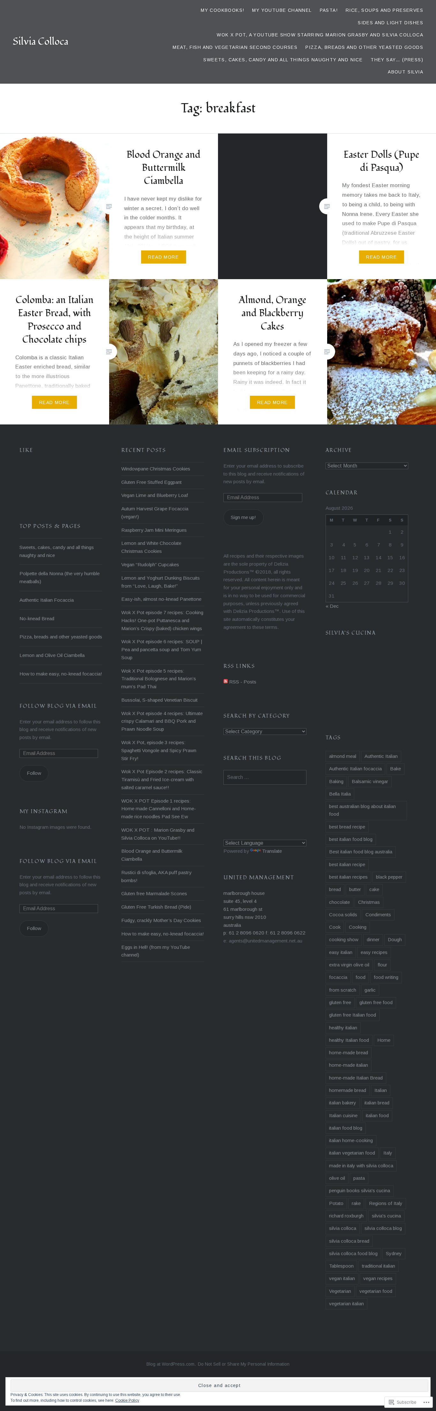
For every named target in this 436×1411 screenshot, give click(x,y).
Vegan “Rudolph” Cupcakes (150, 564)
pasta (359, 1178)
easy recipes (374, 952)
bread (335, 889)
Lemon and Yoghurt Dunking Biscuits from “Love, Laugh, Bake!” (160, 582)
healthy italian (343, 1027)
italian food (377, 1115)
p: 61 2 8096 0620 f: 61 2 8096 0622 (264, 932)
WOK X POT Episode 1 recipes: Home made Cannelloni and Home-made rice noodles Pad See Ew (158, 809)
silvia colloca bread (349, 1241)
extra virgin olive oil (349, 964)
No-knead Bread (36, 618)
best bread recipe (347, 826)
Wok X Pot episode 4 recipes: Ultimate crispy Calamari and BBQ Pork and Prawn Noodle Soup (162, 721)
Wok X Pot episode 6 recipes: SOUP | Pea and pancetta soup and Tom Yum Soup (161, 649)
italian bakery (342, 1102)
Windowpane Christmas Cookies (155, 468)
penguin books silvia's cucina (359, 1190)
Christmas (369, 902)
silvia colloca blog (383, 1228)
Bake (395, 768)
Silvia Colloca (40, 41)
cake (374, 889)
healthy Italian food (349, 1040)
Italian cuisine (343, 1115)
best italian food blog (350, 839)
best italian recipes (348, 877)
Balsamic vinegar (370, 781)
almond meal (342, 756)
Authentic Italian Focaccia (46, 600)
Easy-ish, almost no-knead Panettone (161, 599)
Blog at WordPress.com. (171, 1364)
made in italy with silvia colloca (361, 1165)
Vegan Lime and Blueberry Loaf (154, 495)
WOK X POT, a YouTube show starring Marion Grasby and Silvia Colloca (320, 34)
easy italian (340, 952)
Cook (335, 927)
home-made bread (348, 1052)
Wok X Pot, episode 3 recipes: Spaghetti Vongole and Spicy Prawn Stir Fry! (158, 750)
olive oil (337, 1178)
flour (382, 964)
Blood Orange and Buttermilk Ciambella (151, 855)
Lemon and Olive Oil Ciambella (52, 655)
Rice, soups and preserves (384, 10)
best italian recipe (347, 864)
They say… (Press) (397, 59)
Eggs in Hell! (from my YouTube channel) (155, 951)
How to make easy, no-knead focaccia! (162, 933)
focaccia (338, 977)
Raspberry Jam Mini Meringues (154, 530)
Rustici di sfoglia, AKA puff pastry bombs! (156, 876)
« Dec (332, 606)
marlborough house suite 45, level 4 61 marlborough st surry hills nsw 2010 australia (244, 908)
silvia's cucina (386, 1215)
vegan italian (342, 1278)
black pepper (389, 877)
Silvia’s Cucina (351, 633)
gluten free (340, 1002)
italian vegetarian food (352, 1152)
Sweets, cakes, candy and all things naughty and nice (283, 59)
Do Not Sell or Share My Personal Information (243, 1364)
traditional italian (378, 1266)
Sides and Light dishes (390, 22)
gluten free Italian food (352, 1015)
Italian (380, 1090)
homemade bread (347, 1090)
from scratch (342, 990)
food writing (386, 977)
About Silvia (405, 71)
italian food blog (345, 1128)
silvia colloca (342, 1228)
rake (356, 1203)
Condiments (378, 914)
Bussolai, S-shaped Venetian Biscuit (159, 700)
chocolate (339, 902)
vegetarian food (375, 1291)
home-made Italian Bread (356, 1077)
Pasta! (329, 10)
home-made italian (348, 1065)
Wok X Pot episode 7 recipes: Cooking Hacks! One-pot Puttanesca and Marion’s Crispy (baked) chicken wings (162, 620)
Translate (272, 851)
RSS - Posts (242, 681)
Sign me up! (243, 517)
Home (383, 1040)
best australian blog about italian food (362, 810)
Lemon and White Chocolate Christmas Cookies (151, 547)
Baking (336, 781)
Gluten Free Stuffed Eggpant (151, 482)
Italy (387, 1152)
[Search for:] (264, 777)
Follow (34, 773)
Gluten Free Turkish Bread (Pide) (156, 907)
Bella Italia (340, 794)
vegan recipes (378, 1278)
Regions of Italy (385, 1203)
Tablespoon (341, 1266)
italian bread (377, 1102)
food (360, 977)
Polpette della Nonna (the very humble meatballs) (59, 577)
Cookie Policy (127, 1400)
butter (355, 889)
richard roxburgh (346, 1215)
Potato (336, 1203)
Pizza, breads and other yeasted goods (364, 47)
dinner (373, 939)
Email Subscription (256, 450)
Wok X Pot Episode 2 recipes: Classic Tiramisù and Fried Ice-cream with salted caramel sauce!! (161, 779)
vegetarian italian (346, 1303)
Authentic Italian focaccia (355, 768)
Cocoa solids (343, 914)
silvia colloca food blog (353, 1253)
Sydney (394, 1253)
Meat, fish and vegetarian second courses (235, 47)
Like (26, 450)
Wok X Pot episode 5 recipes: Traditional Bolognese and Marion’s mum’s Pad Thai (158, 679)
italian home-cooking (351, 1140)
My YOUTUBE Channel (282, 10)
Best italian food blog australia (360, 851)
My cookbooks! (222, 10)
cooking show (343, 939)
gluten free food (376, 1002)
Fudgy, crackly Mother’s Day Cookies (161, 920)
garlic (370, 990)
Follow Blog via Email (58, 706)
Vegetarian (340, 1291)
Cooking (357, 927)
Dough (395, 939)
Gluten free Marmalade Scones (154, 893)
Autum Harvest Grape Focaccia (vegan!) (154, 512)
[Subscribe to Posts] (225, 681)
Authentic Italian (381, 756)
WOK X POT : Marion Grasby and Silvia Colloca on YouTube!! (157, 834)
